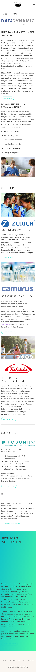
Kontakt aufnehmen (9, 644)
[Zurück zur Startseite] (18, 4)
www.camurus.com (9, 332)
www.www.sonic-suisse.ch (11, 523)
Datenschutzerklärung (17, 660)
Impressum (31, 660)
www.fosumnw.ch (9, 486)
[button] (34, 4)
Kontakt (4, 660)
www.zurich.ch (7, 257)
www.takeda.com (8, 419)
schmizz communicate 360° (21, 667)
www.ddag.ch (7, 98)
